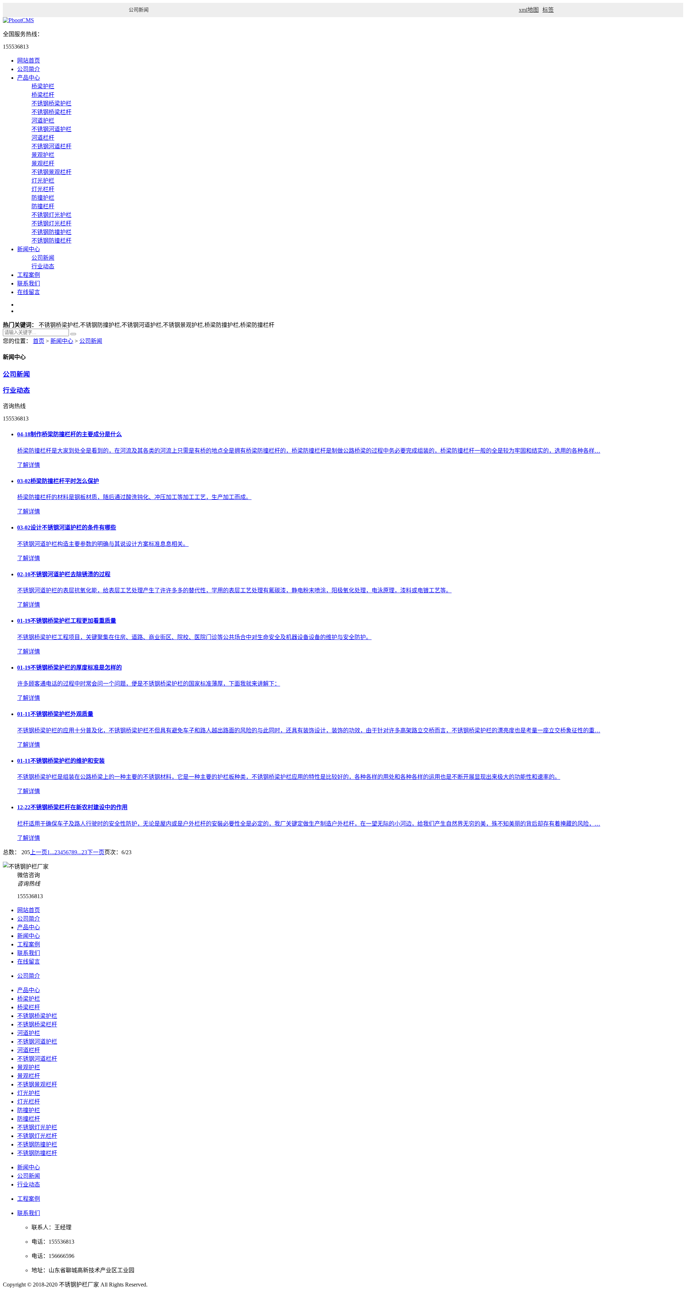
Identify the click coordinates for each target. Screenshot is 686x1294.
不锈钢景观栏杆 (51, 172)
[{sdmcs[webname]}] (18, 20)
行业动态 (42, 266)
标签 (548, 10)
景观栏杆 (42, 163)
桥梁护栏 (42, 86)
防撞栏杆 (42, 206)
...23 (82, 852)
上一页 (38, 852)
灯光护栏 (42, 181)
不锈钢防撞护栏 (51, 232)
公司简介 (28, 69)
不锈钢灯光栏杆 (51, 223)
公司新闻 (42, 258)
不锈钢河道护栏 (51, 129)
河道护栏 (42, 121)
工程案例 (28, 275)
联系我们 (28, 283)
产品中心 (28, 78)
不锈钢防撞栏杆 (51, 241)
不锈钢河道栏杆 (51, 146)
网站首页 (28, 61)
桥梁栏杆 (42, 95)
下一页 (95, 852)
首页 (38, 341)
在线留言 (28, 292)
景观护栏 (42, 155)
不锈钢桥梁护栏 (51, 103)
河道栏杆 (42, 138)
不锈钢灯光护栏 (51, 215)
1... (50, 852)
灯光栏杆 (42, 189)
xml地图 (529, 10)
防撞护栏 (42, 198)
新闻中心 (28, 249)
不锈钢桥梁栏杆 (51, 112)
